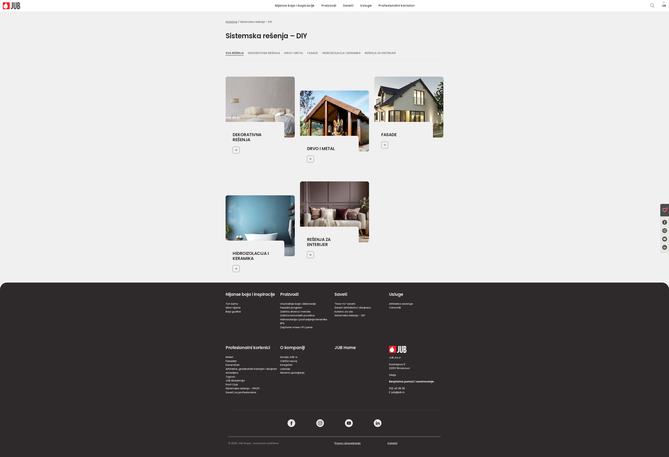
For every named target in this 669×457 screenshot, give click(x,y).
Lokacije (285, 369)
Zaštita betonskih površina (297, 315)
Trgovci (230, 376)
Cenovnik (395, 307)
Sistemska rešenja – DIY (349, 315)
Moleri (229, 357)
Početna (231, 22)
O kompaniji (292, 347)
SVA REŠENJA (235, 53)
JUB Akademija (235, 380)
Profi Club (232, 384)
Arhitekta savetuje (401, 304)
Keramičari (232, 365)
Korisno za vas (343, 311)
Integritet (286, 365)
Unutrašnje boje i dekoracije (298, 304)
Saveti (348, 5)
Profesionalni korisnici (396, 5)
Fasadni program (291, 307)
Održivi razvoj (288, 361)
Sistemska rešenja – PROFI (242, 388)
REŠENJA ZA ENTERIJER (380, 53)
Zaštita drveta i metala (295, 311)
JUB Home (345, 347)
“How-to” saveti (344, 304)
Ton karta (232, 304)
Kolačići (392, 443)
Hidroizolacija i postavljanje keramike (303, 319)
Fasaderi (231, 361)
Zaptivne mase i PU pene (296, 327)
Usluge (366, 5)
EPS (282, 323)
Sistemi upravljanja (292, 372)
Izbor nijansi (233, 307)
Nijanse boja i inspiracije (294, 5)
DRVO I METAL (293, 53)
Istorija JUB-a (288, 357)
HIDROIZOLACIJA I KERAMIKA (341, 53)
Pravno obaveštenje (347, 443)
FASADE (312, 53)
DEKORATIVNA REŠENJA (264, 53)
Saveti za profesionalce (241, 392)
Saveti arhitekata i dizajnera (352, 307)
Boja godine (233, 311)
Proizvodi (328, 5)
